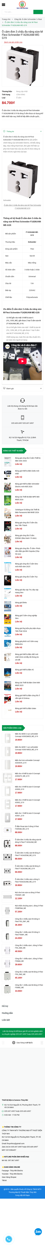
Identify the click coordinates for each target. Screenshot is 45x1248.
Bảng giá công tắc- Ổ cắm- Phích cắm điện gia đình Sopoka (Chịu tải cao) (27, 551)
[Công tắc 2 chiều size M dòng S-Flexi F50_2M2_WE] (7, 976)
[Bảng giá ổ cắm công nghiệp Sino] (8, 619)
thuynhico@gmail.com (15, 1143)
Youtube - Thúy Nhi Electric (12, 1174)
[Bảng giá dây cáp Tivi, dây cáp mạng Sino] (8, 593)
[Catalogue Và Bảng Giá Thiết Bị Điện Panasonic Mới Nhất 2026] (8, 513)
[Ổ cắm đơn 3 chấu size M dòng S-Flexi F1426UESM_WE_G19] (7, 857)
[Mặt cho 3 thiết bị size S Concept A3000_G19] (7, 791)
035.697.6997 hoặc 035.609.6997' (24, 1147)
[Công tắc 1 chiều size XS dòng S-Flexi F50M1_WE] (7, 936)
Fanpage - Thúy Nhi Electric (12, 1171)
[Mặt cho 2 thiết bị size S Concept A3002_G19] (7, 804)
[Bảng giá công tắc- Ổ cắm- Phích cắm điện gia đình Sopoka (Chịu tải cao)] (8, 552)
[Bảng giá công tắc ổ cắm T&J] (8, 580)
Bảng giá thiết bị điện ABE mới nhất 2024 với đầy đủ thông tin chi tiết (27, 657)
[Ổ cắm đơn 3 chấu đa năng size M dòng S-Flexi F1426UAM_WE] (7, 844)
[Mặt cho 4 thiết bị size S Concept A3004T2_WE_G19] (7, 778)
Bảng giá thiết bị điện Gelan (25, 708)
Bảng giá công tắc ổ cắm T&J (26, 577)
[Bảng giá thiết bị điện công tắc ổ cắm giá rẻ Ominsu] (8, 699)
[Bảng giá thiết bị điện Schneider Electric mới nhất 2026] (8, 487)
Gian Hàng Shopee (9, 1177)
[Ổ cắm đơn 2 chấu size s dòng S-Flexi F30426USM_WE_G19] (7, 883)
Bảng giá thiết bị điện (13, 451)
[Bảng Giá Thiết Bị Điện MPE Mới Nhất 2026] (8, 500)
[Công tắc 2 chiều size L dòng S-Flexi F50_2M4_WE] (7, 949)
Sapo (28, 1195)
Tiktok (4, 1180)
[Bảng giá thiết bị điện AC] (8, 673)
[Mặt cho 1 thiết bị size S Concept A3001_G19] (7, 817)
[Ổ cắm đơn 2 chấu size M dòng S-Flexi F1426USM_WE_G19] (7, 870)
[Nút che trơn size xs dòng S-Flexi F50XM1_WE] (7, 897)
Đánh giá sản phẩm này (13, 42)
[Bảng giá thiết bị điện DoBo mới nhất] (8, 474)
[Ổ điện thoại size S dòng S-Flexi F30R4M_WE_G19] (7, 830)
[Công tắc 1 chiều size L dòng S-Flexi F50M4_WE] (7, 963)
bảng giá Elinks (21, 603)
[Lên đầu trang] (40, 1240)
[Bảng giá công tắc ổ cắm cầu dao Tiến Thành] (8, 526)
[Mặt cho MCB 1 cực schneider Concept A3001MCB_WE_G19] (7, 751)
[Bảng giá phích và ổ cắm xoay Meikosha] (8, 645)
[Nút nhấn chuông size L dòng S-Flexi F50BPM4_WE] (7, 910)
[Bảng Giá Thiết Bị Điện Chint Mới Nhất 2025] (8, 686)
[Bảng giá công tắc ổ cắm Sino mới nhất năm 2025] (8, 567)
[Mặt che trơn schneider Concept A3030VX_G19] (7, 764)
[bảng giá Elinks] (8, 606)
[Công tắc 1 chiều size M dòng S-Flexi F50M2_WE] (7, 989)
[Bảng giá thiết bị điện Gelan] (8, 712)
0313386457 (11, 1150)
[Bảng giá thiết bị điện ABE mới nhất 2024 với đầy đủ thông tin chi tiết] (8, 658)
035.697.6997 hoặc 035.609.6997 (17, 1111)
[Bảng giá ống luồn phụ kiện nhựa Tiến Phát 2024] (8, 632)
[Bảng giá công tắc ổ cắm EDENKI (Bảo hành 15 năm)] (8, 539)
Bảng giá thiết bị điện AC (24, 670)
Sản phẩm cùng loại (12, 728)
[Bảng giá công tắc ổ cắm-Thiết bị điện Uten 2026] (8, 462)
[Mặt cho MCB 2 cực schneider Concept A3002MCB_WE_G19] (7, 738)
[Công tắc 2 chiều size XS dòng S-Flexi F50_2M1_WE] (7, 923)
